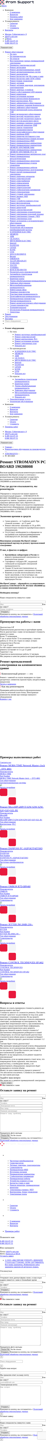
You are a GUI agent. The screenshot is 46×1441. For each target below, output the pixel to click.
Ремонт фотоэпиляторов (20, 203)
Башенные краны (17, 279)
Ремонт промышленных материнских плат (28, 154)
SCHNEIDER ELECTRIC (20, 232)
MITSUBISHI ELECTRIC (20, 241)
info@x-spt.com (11, 36)
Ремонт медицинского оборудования (25, 114)
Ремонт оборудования (14, 52)
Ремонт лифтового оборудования (24, 107)
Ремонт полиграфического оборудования (27, 132)
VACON (13, 265)
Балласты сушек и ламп (20, 1183)
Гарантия (14, 23)
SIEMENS (14, 234)
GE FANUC (15, 239)
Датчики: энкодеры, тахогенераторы (25, 1165)
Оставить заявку (7, 1256)
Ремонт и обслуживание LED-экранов (26, 92)
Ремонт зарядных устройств (21, 90)
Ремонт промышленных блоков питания (27, 139)
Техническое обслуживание (21, 401)
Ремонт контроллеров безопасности (25, 99)
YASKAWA (15, 263)
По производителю (18, 56)
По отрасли (14, 59)
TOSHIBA (14, 267)
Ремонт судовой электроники (22, 194)
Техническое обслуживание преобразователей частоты (21, 228)
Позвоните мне (6, 48)
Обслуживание (11, 316)
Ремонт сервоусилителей (20, 187)
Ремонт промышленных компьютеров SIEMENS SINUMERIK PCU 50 (26, 151)
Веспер (13, 256)
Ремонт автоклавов (18, 67)
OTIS (12, 252)
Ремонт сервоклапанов (19, 183)
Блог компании (16, 19)
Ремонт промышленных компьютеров (26, 143)
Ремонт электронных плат (21, 219)
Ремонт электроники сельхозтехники (25, 212)
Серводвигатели (17, 1163)
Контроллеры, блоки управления (23, 1192)
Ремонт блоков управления (21, 81)
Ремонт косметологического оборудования (28, 303)
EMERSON (14, 259)
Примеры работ (16, 17)
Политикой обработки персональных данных (21, 615)
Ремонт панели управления (21, 127)
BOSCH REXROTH (18, 270)
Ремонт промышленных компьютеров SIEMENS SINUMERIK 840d (26, 146)
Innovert (13, 243)
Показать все (20, 346)
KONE (12, 250)
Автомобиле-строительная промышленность (21, 275)
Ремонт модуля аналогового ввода (24, 121)
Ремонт (8, 314)
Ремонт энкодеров (17, 225)
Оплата (13, 26)
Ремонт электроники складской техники (27, 214)
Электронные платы (18, 1194)
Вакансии (14, 14)
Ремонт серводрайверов (20, 181)
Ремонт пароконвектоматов (21, 130)
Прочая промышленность (20, 301)
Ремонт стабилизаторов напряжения (25, 190)
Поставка (9, 319)
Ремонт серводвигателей (20, 179)
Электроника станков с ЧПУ (22, 1190)
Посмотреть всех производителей (24, 272)
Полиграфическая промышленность (25, 296)
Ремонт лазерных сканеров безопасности (27, 105)
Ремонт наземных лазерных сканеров (25, 123)
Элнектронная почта (8, 1385)
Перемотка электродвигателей (22, 65)
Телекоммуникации (18, 307)
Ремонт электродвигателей (21, 210)
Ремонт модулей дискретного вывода (25, 119)
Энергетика (15, 312)
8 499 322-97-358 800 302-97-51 (11, 42)
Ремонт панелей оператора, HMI (23, 125)
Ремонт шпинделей (18, 207)
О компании (15, 12)
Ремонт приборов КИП (19, 134)
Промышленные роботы (20, 1179)
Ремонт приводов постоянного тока (25, 136)
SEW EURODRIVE (18, 254)
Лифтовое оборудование (20, 283)
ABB (12, 236)
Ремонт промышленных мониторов (25, 161)
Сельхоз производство (19, 305)
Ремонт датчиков (17, 83)
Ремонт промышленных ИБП (22, 141)
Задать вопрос (6, 1083)
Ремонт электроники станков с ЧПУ (25, 216)
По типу (13, 54)
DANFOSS (14, 245)
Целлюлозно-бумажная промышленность (27, 310)
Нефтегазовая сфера (18, 290)
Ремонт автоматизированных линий (25, 70)
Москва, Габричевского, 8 (16, 34)
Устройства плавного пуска (21, 1181)
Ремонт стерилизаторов (20, 192)
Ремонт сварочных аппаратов (22, 176)
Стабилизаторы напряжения (21, 1176)
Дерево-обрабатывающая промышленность (28, 281)
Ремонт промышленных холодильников (26, 170)
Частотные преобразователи (21, 1161)
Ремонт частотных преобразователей (25, 205)
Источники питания (18, 1172)
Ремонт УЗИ (15, 199)
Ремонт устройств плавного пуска (24, 201)
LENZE (13, 247)
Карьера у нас (6, 699)
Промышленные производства (22, 299)
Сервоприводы (16, 1167)
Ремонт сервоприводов (19, 185)
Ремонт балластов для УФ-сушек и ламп (26, 76)
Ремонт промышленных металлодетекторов (20, 157)
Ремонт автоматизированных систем (25, 72)
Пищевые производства (20, 292)
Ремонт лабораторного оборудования (25, 103)
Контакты (9, 30)
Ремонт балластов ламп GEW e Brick (25, 79)
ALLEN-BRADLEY (18, 261)
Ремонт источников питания (22, 96)
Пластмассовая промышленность (24, 294)
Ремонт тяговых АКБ (19, 196)
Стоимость (14, 28)
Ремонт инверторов (18, 94)
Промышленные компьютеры (22, 1174)
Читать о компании (8, 684)
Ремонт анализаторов (19, 74)
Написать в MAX (13, 1254)
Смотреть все (5, 762)
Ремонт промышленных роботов (23, 167)
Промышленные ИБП (19, 1170)
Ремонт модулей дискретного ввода (25, 116)
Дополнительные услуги (20, 399)
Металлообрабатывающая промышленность (20, 286)
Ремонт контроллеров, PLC (21, 101)
